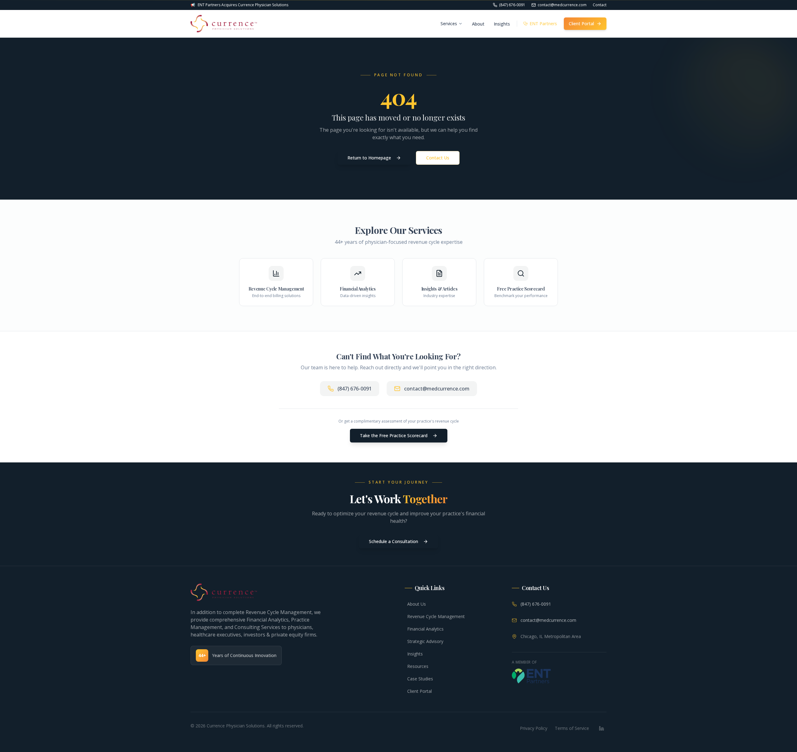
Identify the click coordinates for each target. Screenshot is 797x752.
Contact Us (437, 158)
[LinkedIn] (601, 728)
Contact (599, 4)
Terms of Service (572, 728)
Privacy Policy (533, 728)
